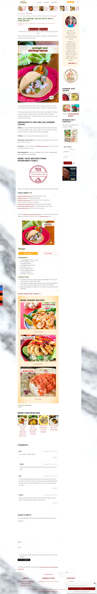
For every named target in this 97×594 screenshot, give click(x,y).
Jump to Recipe (34, 29)
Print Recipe (44, 29)
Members (46, 2)
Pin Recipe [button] (49, 253)
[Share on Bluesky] (1, 289)
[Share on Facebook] (1, 286)
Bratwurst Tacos (22, 198)
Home (19, 13)
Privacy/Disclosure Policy (85, 591)
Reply (55, 457)
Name (20, 542)
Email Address (67, 151)
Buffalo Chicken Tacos (24, 200)
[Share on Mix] (1, 297)
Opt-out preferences (76, 591)
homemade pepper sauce (42, 146)
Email (20, 547)
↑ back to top (48, 574)
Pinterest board (44, 216)
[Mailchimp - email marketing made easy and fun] (73, 164)
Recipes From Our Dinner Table (32, 214)
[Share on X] (1, 294)
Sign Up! (41, 581)
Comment (21, 521)
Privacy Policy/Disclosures (26, 581)
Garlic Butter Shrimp (38, 331)
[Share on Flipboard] (1, 291)
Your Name (66, 156)
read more (54, 15)
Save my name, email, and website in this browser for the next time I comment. (38, 556)
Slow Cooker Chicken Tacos (25, 206)
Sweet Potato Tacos (23, 208)
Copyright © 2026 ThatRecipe (48, 591)
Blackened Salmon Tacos (25, 196)
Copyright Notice (25, 585)
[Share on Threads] (1, 302)
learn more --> (72, 63)
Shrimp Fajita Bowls (38, 363)
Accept (82, 588)
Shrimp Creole (38, 399)
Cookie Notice (25, 583)
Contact (71, 581)
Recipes (39, 2)
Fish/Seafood (29, 13)
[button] (94, 583)
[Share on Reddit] (1, 299)
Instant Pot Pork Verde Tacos (26, 204)
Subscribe (54, 2)
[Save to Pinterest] (1, 304)
